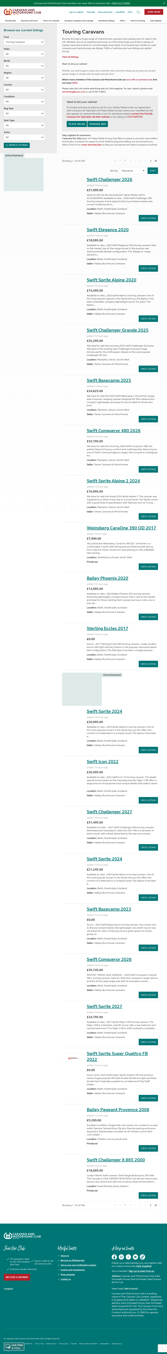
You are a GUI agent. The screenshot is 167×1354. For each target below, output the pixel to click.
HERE (74, 83)
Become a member (17, 1277)
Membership (10, 21)
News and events (105, 12)
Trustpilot (8, 1289)
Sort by (114, 170)
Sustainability (104, 1344)
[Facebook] (114, 1257)
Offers (122, 21)
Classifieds (120, 12)
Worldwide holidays (106, 21)
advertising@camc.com (73, 92)
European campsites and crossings (79, 21)
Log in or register (76, 12)
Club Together (156, 21)
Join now (153, 11)
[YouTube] (135, 1257)
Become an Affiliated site (72, 1260)
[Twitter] (128, 1257)
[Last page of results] (155, 160)
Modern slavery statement (88, 1344)
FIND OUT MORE (121, 3)
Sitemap (74, 1344)
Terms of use (39, 1344)
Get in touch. (131, 1288)
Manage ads (97, 124)
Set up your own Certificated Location (78, 1265)
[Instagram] (121, 1257)
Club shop (91, 12)
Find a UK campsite (51, 21)
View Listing (148, 218)
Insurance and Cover (29, 21)
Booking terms (51, 1344)
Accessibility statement (24, 1344)
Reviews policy (117, 1344)
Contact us (66, 1279)
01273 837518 (134, 116)
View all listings (70, 56)
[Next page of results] (150, 160)
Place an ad (77, 124)
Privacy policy (63, 1344)
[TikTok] (142, 1257)
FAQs (130, 12)
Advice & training (137, 21)
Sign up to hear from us (141, 1271)
